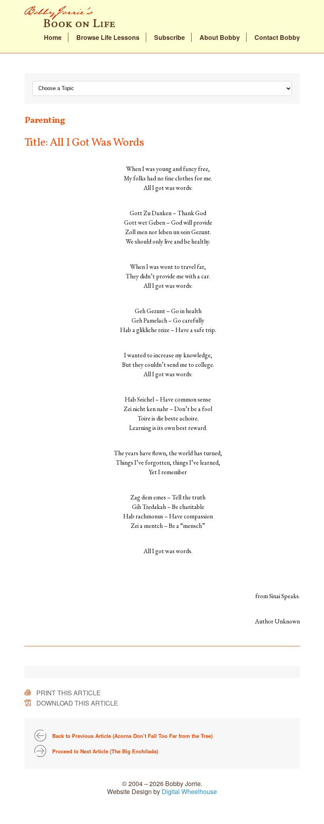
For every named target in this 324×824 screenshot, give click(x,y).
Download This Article (77, 703)
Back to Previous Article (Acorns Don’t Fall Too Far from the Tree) (132, 736)
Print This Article (68, 692)
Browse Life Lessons (107, 37)
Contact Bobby (277, 37)
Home (53, 37)
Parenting (44, 120)
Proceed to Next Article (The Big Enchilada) (105, 751)
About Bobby (220, 37)
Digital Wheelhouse (189, 791)
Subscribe (169, 37)
